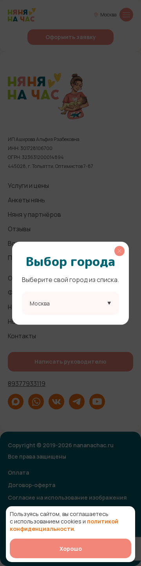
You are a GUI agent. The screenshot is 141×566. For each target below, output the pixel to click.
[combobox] (70, 303)
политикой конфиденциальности (64, 525)
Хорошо (71, 548)
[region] (70, 283)
